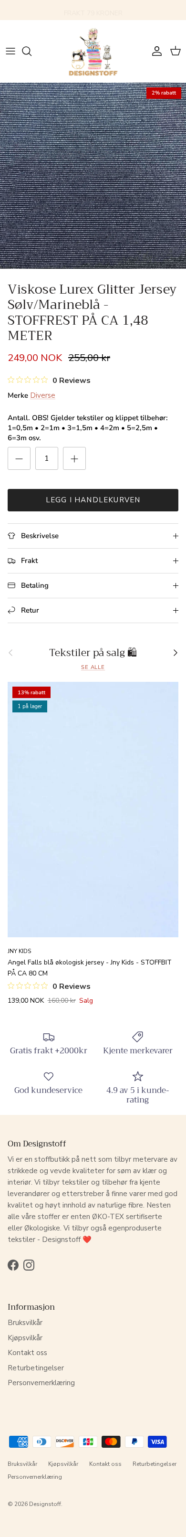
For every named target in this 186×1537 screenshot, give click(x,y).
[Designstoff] (93, 51)
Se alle (93, 667)
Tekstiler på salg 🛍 (93, 653)
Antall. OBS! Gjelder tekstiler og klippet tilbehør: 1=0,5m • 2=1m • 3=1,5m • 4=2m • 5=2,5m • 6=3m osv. (88, 428)
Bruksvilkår (25, 1322)
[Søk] (31, 51)
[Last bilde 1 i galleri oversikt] (93, 176)
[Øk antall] (74, 458)
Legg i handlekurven (93, 500)
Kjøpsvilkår (25, 1338)
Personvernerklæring (41, 1383)
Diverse (42, 395)
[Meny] (10, 51)
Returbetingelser (36, 1368)
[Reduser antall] (19, 458)
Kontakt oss (27, 1352)
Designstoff (45, 1504)
